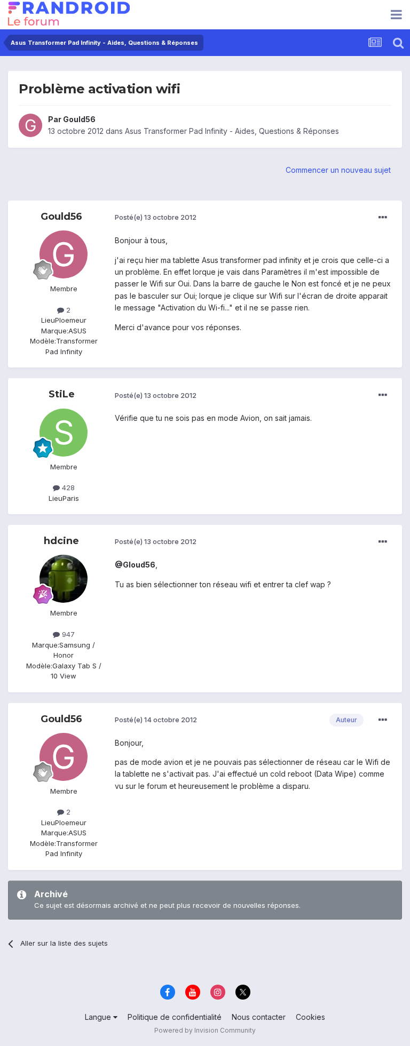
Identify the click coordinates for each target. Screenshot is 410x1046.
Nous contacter (259, 1016)
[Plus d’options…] (382, 217)
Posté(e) (155, 217)
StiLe (62, 394)
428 (67, 487)
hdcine (61, 541)
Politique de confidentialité (175, 1016)
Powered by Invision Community (205, 1030)
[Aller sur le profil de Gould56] (30, 125)
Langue (99, 1016)
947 (67, 634)
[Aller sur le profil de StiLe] (64, 433)
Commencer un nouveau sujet (338, 169)
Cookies (310, 1016)
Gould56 (79, 119)
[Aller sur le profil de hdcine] (64, 579)
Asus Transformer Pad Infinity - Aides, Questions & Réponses (232, 130)
